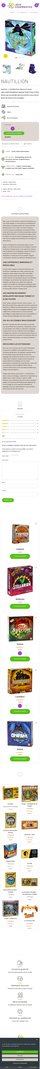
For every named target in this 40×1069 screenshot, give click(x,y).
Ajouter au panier (14, 133)
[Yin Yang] (29, 853)
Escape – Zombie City (10, 919)
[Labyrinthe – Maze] (29, 824)
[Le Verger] (10, 793)
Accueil (12, 12)
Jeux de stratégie (18, 196)
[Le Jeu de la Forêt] (29, 910)
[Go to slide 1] (16, 57)
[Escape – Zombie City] (10, 908)
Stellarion (20, 599)
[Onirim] (20, 733)
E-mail (4, 491)
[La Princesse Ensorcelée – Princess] (10, 820)
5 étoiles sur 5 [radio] (18, 455)
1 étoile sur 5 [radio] (12, 455)
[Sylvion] (20, 628)
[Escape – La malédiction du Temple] (29, 793)
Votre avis (5, 460)
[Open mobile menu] (3, 5)
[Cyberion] (20, 534)
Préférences (20, 1059)
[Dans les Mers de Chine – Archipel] (10, 879)
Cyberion (20, 549)
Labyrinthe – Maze (29, 835)
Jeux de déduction (6, 196)
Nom (4, 482)
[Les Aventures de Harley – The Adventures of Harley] (29, 882)
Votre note (5, 456)
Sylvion (20, 644)
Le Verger (10, 804)
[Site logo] (20, 5)
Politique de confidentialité (20, 1063)
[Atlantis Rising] (10, 851)
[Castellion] (20, 680)
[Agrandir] (5, 56)
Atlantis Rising (10, 861)
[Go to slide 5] (23, 57)
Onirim (20, 749)
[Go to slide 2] (18, 57)
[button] (37, 1040)
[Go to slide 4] (21, 57)
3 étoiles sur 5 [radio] (15, 455)
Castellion (20, 696)
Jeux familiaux (34, 12)
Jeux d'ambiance (22, 12)
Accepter (20, 1052)
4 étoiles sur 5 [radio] (16, 455)
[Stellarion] (20, 581)
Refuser (20, 1056)
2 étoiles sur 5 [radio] (13, 455)
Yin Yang (29, 863)
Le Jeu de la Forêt (29, 921)
